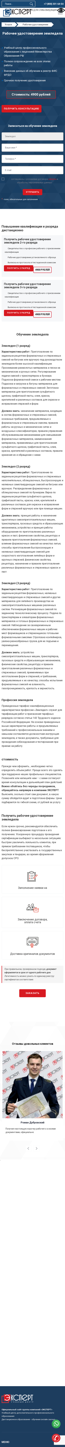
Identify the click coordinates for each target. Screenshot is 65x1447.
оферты (52, 179)
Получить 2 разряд (18, 268)
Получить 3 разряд (18, 313)
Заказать (32, 993)
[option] (32, 1095)
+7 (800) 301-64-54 (53, 4)
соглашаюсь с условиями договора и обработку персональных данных (34, 181)
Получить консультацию (21, 108)
